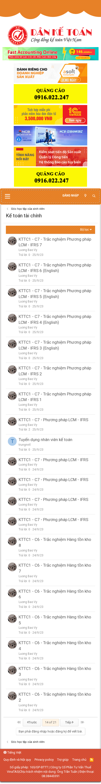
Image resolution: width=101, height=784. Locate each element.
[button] (7, 196)
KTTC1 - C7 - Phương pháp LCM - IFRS (53, 419)
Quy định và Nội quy (17, 759)
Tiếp (68, 722)
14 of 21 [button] (50, 722)
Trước (32, 722)
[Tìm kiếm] (94, 196)
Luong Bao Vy (28, 250)
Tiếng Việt (14, 752)
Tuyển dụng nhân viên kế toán (45, 439)
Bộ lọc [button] (84, 229)
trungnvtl (25, 444)
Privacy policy (44, 759)
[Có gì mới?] (85, 196)
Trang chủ (79, 759)
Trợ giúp (63, 759)
